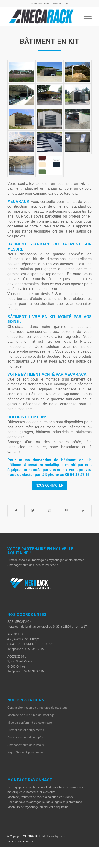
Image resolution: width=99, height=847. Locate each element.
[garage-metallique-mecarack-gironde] (49, 72)
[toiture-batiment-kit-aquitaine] (49, 142)
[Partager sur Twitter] (33, 511)
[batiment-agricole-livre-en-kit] (78, 118)
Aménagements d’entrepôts (25, 737)
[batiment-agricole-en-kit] (78, 72)
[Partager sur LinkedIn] (83, 511)
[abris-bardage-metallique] (21, 118)
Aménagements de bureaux (25, 745)
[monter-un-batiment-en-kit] (78, 142)
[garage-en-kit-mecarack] (21, 95)
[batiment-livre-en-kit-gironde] (21, 142)
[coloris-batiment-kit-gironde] (49, 166)
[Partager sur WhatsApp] (49, 511)
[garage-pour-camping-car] (78, 95)
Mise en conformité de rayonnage (29, 722)
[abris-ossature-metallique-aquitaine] (49, 95)
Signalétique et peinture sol (25, 752)
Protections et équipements (25, 730)
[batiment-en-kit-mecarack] (21, 72)
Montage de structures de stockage (31, 715)
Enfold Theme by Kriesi (52, 836)
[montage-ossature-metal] (49, 118)
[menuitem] (19, 841)
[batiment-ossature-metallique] (21, 166)
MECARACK (30, 836)
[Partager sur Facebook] (16, 511)
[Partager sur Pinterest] (66, 511)
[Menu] (85, 16)
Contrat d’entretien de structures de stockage (37, 707)
